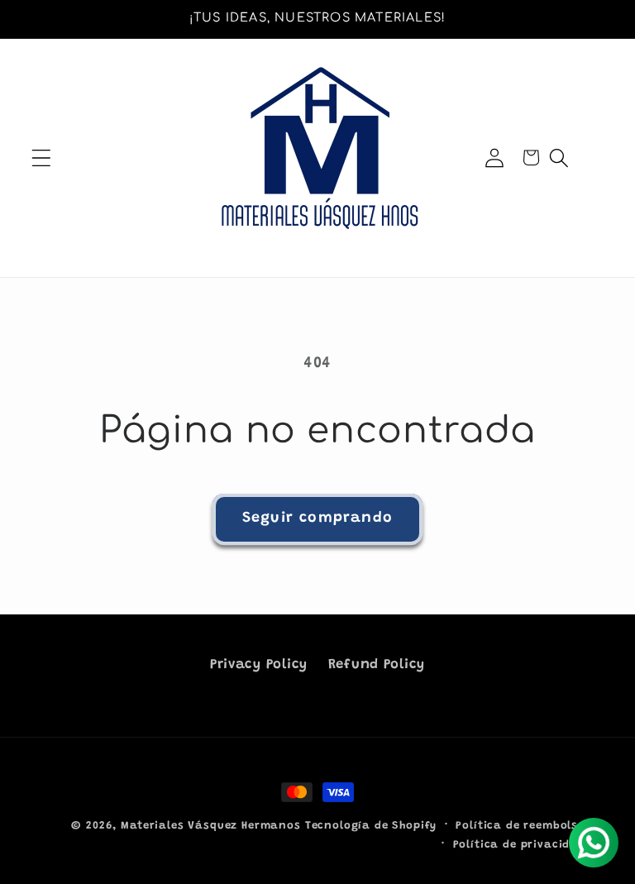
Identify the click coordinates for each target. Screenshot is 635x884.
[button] (42, 157)
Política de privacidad (519, 844)
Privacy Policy (259, 664)
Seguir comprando (317, 518)
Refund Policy (376, 664)
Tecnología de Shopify (371, 825)
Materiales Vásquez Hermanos (211, 825)
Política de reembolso (520, 825)
